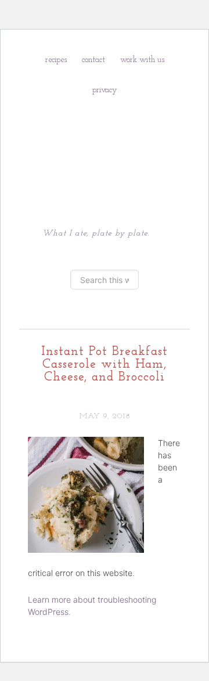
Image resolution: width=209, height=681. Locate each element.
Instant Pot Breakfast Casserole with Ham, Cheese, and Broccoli (104, 364)
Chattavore (104, 149)
